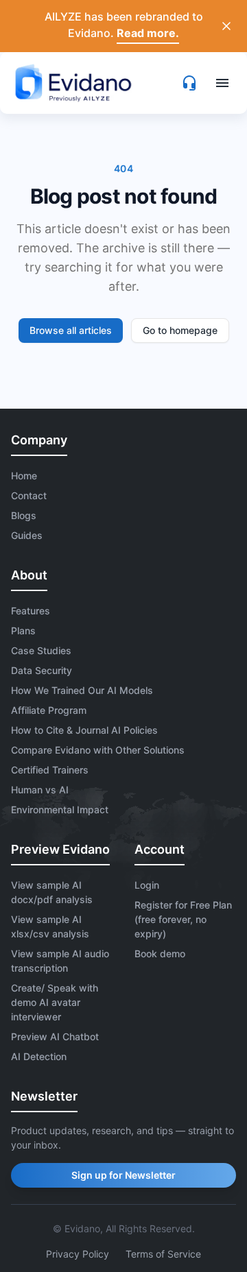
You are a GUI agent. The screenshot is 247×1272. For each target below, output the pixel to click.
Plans (23, 630)
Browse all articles (71, 330)
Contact (29, 495)
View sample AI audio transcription (60, 961)
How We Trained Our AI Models (82, 690)
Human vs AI (40, 789)
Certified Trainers (50, 770)
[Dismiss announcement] (226, 26)
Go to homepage (180, 330)
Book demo (159, 953)
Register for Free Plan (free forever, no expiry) (183, 919)
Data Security (41, 670)
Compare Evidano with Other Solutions (98, 750)
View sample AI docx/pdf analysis (52, 892)
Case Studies (41, 650)
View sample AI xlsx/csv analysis (50, 926)
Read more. (148, 33)
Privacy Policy (77, 1254)
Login (146, 885)
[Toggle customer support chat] (189, 83)
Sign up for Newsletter (123, 1175)
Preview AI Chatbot (55, 1036)
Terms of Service (163, 1254)
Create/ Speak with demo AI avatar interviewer (54, 1002)
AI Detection (39, 1056)
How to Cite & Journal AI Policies (84, 730)
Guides (27, 535)
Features (30, 610)
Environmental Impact (59, 809)
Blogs (23, 515)
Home (24, 475)
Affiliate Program (48, 710)
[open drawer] (222, 83)
